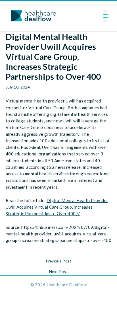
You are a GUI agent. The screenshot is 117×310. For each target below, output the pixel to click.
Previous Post (59, 261)
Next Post (58, 272)
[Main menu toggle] (106, 16)
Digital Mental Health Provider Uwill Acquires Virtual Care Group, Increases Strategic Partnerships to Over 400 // (57, 207)
